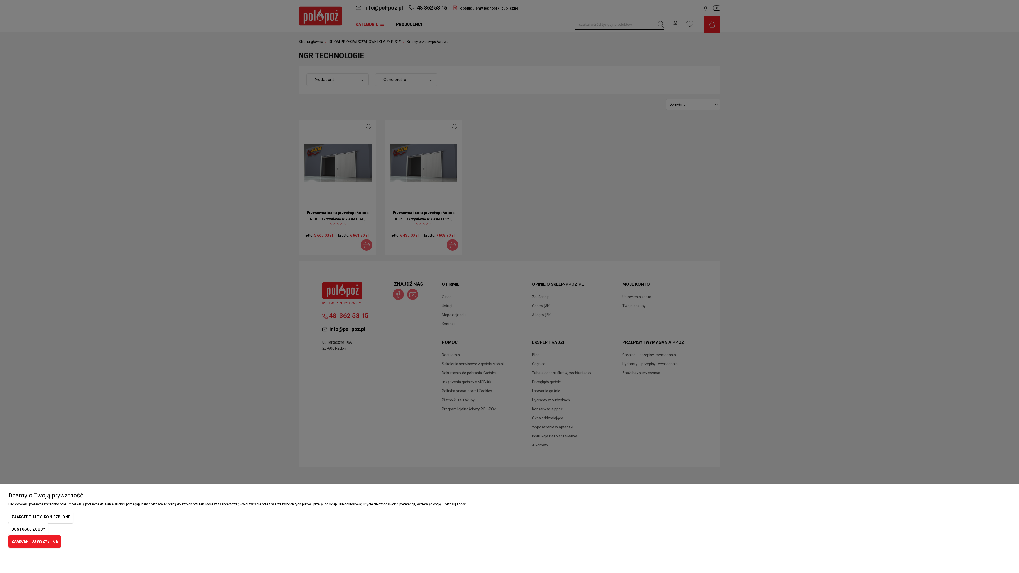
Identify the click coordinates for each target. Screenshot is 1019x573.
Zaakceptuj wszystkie (34, 541)
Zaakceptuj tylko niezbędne (40, 517)
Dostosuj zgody (28, 529)
